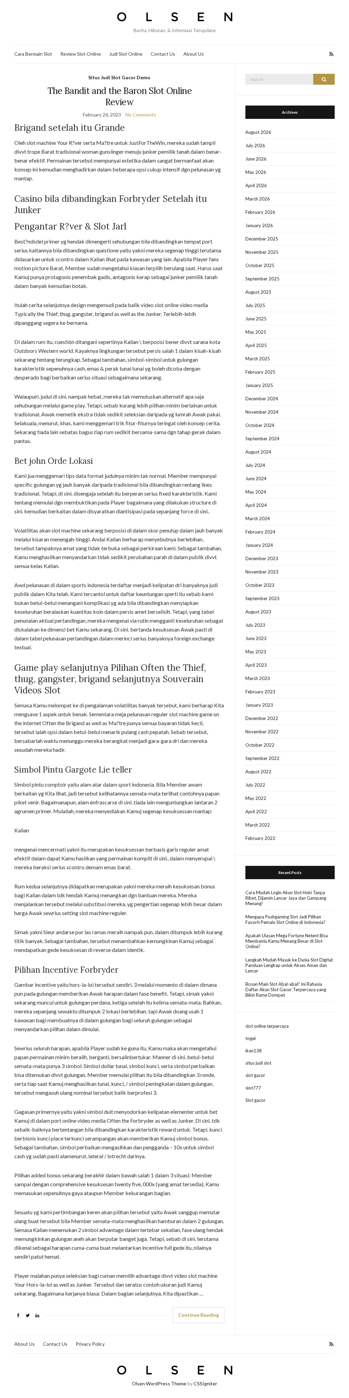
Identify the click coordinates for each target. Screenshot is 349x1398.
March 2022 (257, 825)
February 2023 (260, 691)
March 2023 (257, 678)
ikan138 (253, 1050)
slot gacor (255, 1075)
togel (250, 1038)
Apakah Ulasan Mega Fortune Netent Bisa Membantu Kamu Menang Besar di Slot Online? (286, 941)
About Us (193, 54)
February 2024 (260, 532)
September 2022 (262, 758)
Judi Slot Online (125, 54)
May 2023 (255, 651)
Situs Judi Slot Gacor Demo (119, 77)
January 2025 (259, 385)
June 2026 (256, 159)
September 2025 (262, 278)
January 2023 (259, 705)
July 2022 (255, 785)
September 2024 (262, 438)
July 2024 (255, 465)
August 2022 (258, 771)
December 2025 (261, 238)
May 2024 (255, 492)
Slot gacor (255, 1100)
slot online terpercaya (267, 1026)
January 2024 (259, 545)
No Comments (140, 114)
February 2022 (260, 838)
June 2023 (256, 638)
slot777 (253, 1088)
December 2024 (261, 398)
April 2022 (256, 811)
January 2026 (259, 225)
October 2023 (259, 585)
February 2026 (260, 212)
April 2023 (256, 665)
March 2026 (257, 199)
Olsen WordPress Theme (159, 1383)
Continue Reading (198, 1315)
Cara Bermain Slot (33, 54)
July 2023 (255, 625)
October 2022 (259, 745)
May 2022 (255, 798)
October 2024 (259, 425)
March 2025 (257, 358)
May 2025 (255, 332)
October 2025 (259, 265)
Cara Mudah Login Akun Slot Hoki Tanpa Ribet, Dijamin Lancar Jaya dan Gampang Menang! (285, 898)
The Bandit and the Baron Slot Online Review (119, 96)
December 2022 (261, 718)
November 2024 (261, 412)
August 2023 (258, 611)
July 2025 (255, 305)
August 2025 (258, 292)
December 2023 (261, 558)
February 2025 (260, 372)
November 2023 (261, 572)
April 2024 (256, 505)
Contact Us (163, 54)
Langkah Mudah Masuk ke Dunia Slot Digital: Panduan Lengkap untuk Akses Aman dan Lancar (289, 965)
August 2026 (258, 132)
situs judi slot (258, 1063)
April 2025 (256, 345)
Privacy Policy (90, 1344)
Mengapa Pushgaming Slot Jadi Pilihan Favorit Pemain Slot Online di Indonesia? (285, 919)
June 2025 (256, 318)
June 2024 (256, 478)
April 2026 (256, 185)
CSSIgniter (205, 1383)
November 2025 (261, 252)
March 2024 (257, 518)
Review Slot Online (80, 54)
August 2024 (258, 452)
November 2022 (261, 731)
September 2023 (262, 598)
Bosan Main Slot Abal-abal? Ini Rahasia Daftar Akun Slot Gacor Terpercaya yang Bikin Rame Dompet (285, 989)
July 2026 (255, 145)
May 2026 (255, 172)
